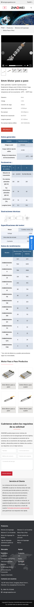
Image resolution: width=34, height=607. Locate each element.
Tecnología (21, 562)
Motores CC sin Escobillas (8, 533)
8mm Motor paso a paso (8, 410)
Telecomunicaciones (6, 562)
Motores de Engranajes (7, 530)
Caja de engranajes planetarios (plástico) (7, 541)
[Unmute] (28, 65)
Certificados (21, 564)
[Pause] (3, 65)
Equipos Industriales (6, 575)
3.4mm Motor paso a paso (25, 386)
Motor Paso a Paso (22, 533)
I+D (19, 556)
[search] (31, 7)
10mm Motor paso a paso (25, 410)
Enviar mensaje (6, 474)
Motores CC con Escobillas (24, 530)
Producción (21, 553)
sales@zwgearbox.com (9, 2)
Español (29, 2)
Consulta (7, 130)
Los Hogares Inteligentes (8, 559)
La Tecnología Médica (7, 567)
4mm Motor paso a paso (8, 386)
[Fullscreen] (30, 65)
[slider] (15, 65)
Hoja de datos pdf (24, 130)
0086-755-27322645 (8, 590)
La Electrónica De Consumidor (6, 571)
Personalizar (4, 553)
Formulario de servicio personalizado (18, 508)
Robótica (3, 564)
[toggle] (5, 7)
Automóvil (4, 556)
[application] (17, 51)
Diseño (20, 559)
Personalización (5, 545)
